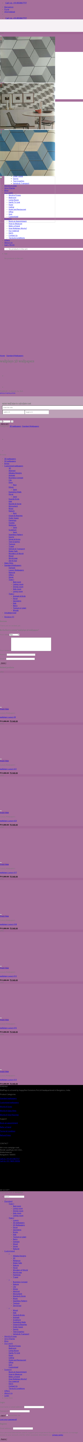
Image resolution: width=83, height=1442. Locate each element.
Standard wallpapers (8, 1098)
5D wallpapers (10, 461)
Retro (15, 605)
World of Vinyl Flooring (9, 1115)
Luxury (16, 1220)
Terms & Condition (7, 1131)
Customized (9, 1251)
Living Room (14, 1350)
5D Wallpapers (19, 1225)
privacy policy (57, 1435)
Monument (13, 506)
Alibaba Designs (15, 473)
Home (2, 355)
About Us (8, 1393)
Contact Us (13, 1386)
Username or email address (12, 1407)
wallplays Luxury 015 (8, 1028)
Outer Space (14, 518)
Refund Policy (5, 1135)
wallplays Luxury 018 (8, 924)
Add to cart (4, 424)
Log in (3, 1415)
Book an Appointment (18, 1372)
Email (3, 659)
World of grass (10, 1336)
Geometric (17, 601)
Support (8, 1370)
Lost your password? (8, 1419)
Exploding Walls (15, 492)
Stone (11, 577)
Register (3, 1439)
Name (3, 654)
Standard (8, 1201)
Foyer (11, 1355)
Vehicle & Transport (17, 549)
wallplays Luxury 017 (8, 872)
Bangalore (8, 7)
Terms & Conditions (17, 1388)
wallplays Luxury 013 (8, 1080)
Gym (10, 1365)
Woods (16, 610)
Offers (11, 575)
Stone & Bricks (14, 539)
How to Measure (15, 223)
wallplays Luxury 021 (8, 769)
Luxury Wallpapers (16, 570)
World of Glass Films (8, 1111)
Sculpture (12, 530)
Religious (12, 525)
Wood (11, 556)
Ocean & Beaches (16, 515)
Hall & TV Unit (14, 1353)
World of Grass (6, 1106)
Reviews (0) (9, 617)
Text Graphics (14, 541)
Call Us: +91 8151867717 (16, 3)
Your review (5, 650)
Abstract (12, 470)
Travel (11, 546)
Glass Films (8, 563)
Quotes (12, 523)
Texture (12, 544)
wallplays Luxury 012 (8, 976)
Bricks (6, 463)
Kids (10, 501)
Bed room (17, 582)
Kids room (17, 589)
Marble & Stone (15, 504)
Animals (12, 475)
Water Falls (13, 551)
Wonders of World (16, 553)
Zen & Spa (13, 560)
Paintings (12, 520)
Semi (15, 489)
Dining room (18, 586)
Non (15, 485)
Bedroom (12, 1348)
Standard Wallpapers (14, 355)
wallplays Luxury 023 (8, 821)
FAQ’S (11, 1384)
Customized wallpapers (13, 466)
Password (4, 1411)
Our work (8, 1344)
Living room (18, 591)
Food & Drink (14, 499)
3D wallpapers (15, 426)
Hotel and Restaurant (17, 1360)
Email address (6, 1428)
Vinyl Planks (9, 1339)
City (10, 480)
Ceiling (11, 1358)
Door (11, 482)
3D (10, 468)
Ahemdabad (9, 12)
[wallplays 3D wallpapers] (9, 376)
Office (11, 1362)
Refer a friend (5, 1127)
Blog (6, 1341)
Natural (12, 572)
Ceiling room (18, 584)
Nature (11, 511)
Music (11, 508)
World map (13, 558)
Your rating (4, 634)
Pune (6, 9)
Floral (11, 494)
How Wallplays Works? (18, 1379)
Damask (12, 568)
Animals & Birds (19, 596)
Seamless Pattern (16, 534)
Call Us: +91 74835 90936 (10, 1161)
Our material (14, 1381)
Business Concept (16, 478)
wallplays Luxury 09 (8, 717)
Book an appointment (9, 1123)
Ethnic (11, 487)
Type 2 (11, 594)
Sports (11, 537)
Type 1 (11, 579)
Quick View (4, 709)
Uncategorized (10, 613)
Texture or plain (19, 608)
